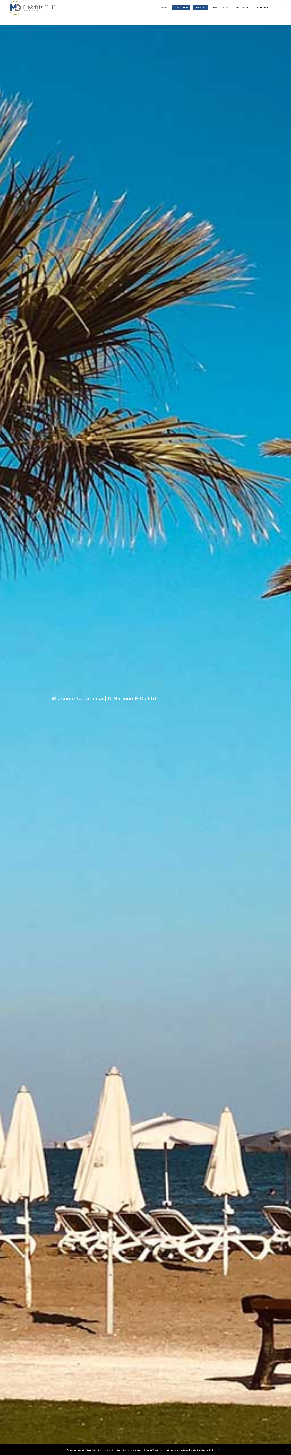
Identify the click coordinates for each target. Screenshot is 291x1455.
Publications (220, 7)
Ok (219, 1449)
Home (164, 7)
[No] (287, 1449)
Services (200, 7)
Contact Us (264, 7)
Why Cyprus (181, 7)
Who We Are (243, 7)
